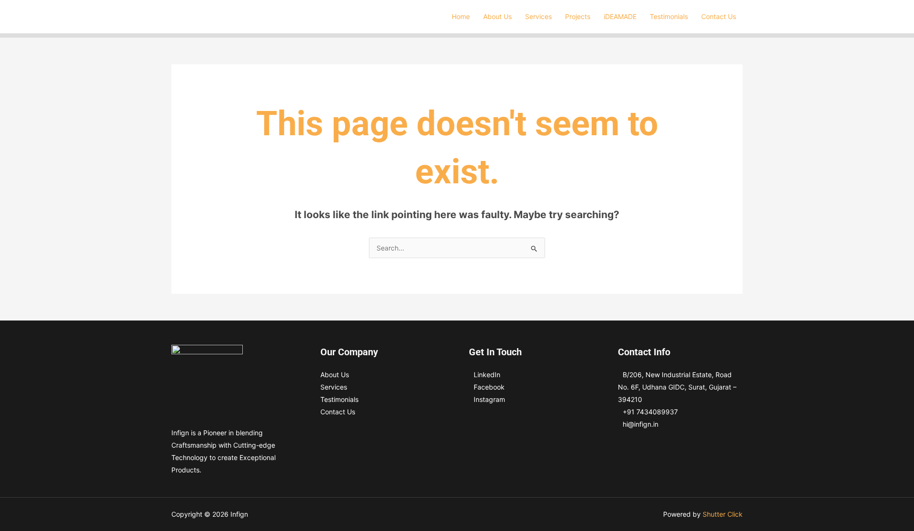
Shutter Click (723, 514)
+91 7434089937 (650, 412)
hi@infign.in (640, 424)
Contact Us (337, 412)
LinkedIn (487, 375)
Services (333, 387)
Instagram (489, 399)
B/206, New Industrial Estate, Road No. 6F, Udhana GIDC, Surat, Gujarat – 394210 (677, 387)
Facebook (489, 387)
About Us (334, 375)
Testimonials (339, 399)
